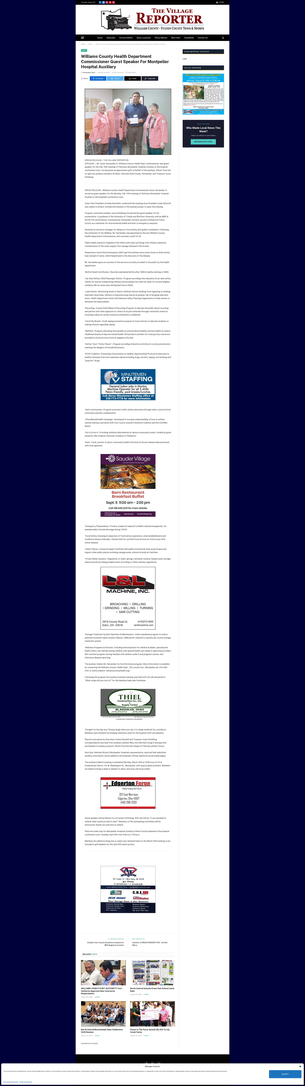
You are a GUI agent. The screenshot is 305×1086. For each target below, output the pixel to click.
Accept (285, 1074)
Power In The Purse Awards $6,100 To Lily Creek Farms (150, 1031)
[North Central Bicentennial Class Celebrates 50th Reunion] (103, 1013)
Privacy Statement (25, 1082)
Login (185, 59)
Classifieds (189, 38)
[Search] (223, 37)
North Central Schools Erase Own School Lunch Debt (152, 989)
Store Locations (144, 38)
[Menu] (82, 37)
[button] (300, 1066)
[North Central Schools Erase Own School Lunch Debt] (152, 972)
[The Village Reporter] (152, 20)
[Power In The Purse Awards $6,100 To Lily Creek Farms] (152, 1013)
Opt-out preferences (11, 1082)
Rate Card (175, 38)
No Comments (119, 72)
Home (99, 38)
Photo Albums (161, 38)
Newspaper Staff (89, 72)
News (84, 50)
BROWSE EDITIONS (203, 142)
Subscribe (111, 38)
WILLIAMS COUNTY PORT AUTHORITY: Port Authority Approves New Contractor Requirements (101, 991)
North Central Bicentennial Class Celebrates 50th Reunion (102, 1031)
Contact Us (203, 38)
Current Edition (126, 38)
